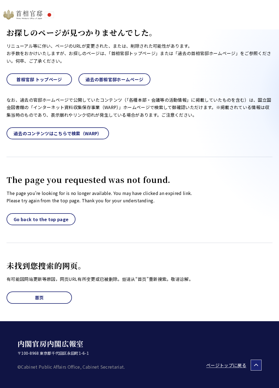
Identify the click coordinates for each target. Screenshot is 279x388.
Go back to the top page (41, 219)
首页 (39, 297)
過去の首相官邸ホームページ (114, 79)
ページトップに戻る (226, 365)
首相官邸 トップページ (39, 79)
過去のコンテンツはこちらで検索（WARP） (58, 133)
